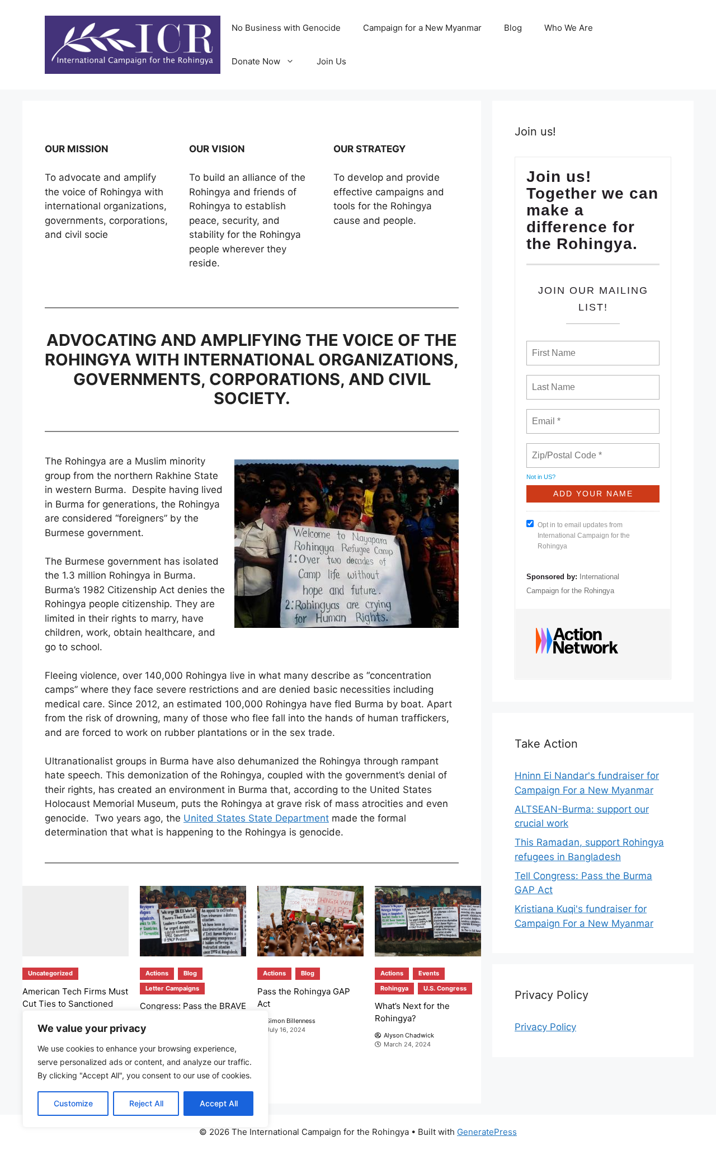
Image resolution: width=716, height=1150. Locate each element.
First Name (553, 346)
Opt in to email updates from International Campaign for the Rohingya (584, 535)
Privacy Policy (545, 1026)
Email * (545, 414)
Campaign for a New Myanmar (422, 27)
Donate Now (256, 61)
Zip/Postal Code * (564, 448)
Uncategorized (50, 973)
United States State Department (256, 818)
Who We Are (568, 27)
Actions (156, 973)
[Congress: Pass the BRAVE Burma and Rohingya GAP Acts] (193, 921)
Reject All (146, 1103)
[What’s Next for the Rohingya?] (428, 921)
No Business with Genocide (286, 27)
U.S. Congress (445, 988)
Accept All (219, 1103)
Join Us (331, 61)
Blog (513, 27)
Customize (73, 1103)
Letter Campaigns (172, 988)
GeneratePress (487, 1131)
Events (428, 973)
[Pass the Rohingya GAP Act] (310, 921)
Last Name (551, 380)
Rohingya (394, 988)
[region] (145, 1069)
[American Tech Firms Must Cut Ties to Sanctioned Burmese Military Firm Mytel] (75, 921)
